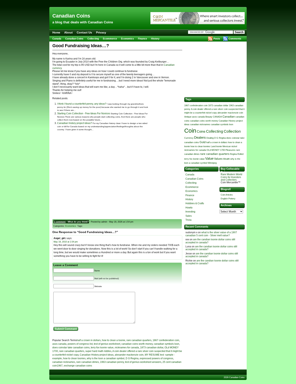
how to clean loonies (74, 358)
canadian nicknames (63, 362)
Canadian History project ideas (97, 354)
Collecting (93, 38)
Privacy (101, 32)
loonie (219, 146)
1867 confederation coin (166, 340)
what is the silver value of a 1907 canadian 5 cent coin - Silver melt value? (211, 234)
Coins (201, 131)
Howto (189, 207)
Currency (189, 138)
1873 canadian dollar (151, 347)
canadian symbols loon (166, 343)
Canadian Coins (71, 16)
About (68, 32)
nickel (234, 146)
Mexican (227, 146)
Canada (56, 38)
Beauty (208, 117)
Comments (235, 38)
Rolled (240, 154)
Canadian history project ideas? (74, 123)
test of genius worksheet (107, 343)
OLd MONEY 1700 (216, 150)
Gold (203, 142)
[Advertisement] (148, 3)
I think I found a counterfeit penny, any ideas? (81, 103)
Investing (190, 211)
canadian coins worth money (137, 343)
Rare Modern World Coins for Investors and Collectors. (231, 177)
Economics (127, 38)
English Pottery (228, 198)
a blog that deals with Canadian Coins (82, 22)
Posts (216, 38)
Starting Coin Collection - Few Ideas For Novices (83, 113)
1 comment (60, 222)
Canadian (229, 116)
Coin (190, 130)
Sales (188, 215)
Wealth (226, 159)
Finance (142, 38)
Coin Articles (227, 195)
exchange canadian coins (78, 365)
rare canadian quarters (138, 340)
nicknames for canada (127, 347)
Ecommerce (110, 38)
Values (218, 158)
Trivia (188, 220)
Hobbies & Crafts (194, 203)
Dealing (210, 138)
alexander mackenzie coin (129, 354)
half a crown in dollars (89, 340)
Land (213, 146)
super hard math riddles (98, 351)
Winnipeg (212, 163)
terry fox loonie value (102, 347)
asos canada (59, 343)
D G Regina (132, 358)
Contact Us (84, 32)
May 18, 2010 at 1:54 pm (66, 241)
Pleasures (230, 150)
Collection (232, 131)
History (155, 38)
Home (56, 32)
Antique (187, 117)
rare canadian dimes (87, 362)
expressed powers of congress (156, 358)
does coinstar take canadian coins (71, 347)
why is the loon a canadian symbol (105, 358)
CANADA (217, 117)
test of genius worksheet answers (143, 362)
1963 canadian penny (112, 362)
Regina (233, 154)
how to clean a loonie (113, 340)
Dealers (200, 137)
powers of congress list (80, 343)
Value (209, 158)
